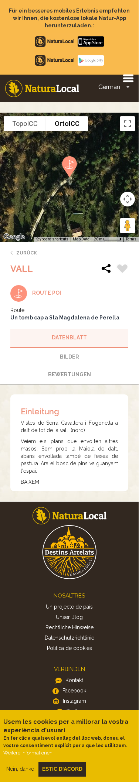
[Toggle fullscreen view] (127, 123)
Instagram (74, 701)
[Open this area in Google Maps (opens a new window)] (14, 237)
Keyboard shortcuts (51, 239)
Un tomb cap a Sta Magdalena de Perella (64, 318)
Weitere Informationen (27, 753)
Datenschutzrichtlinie (69, 638)
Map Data (81, 239)
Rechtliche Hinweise (69, 627)
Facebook (74, 691)
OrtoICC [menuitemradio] (67, 123)
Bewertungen (69, 374)
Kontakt (74, 680)
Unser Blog (69, 617)
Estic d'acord (62, 769)
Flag (122, 269)
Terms (131, 239)
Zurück (26, 253)
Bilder (69, 357)
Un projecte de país (69, 607)
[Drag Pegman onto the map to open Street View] (127, 225)
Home (42, 88)
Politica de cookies (69, 648)
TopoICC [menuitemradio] (25, 123)
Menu (127, 77)
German (109, 86)
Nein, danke (20, 769)
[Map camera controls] (127, 199)
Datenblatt (69, 337)
